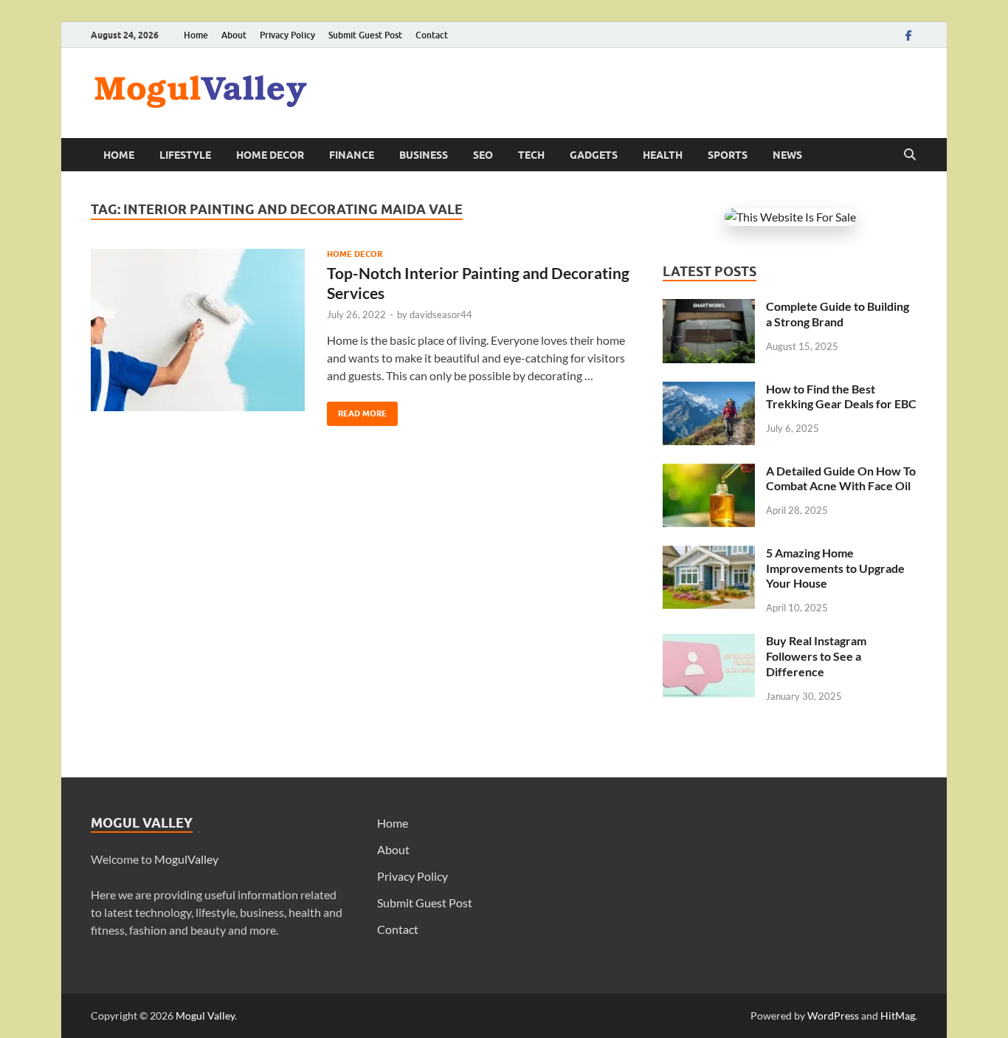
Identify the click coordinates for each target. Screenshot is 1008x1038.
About (233, 35)
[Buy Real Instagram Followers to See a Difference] (709, 642)
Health (663, 155)
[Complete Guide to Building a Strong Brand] (709, 307)
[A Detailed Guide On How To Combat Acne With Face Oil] (709, 472)
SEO (483, 155)
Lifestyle (185, 155)
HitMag (897, 1015)
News (787, 155)
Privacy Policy (287, 35)
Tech (531, 155)
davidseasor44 (441, 314)
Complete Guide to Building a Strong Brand (837, 314)
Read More (357, 410)
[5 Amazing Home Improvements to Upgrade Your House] (709, 554)
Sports (728, 155)
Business (423, 155)
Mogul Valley (205, 1015)
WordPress (833, 1015)
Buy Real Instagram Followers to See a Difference (816, 655)
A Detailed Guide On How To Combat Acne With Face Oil (841, 478)
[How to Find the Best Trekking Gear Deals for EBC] (709, 390)
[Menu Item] (908, 35)
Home (196, 35)
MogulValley (186, 859)
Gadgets (594, 155)
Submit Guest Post (365, 35)
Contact (431, 35)
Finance (351, 155)
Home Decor (270, 155)
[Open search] (910, 155)
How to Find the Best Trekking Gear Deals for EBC (841, 396)
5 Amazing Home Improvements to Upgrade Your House (835, 568)
